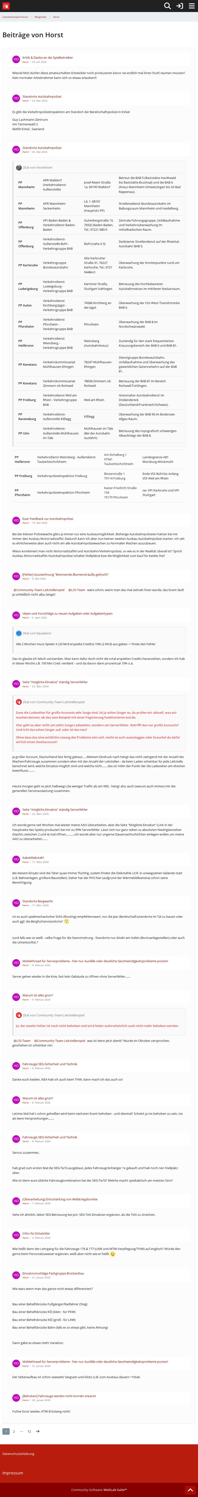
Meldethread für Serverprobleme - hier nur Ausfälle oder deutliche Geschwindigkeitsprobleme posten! (95, 961)
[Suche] (167, 6)
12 (29, 1431)
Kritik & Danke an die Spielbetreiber (47, 57)
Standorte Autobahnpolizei (41, 96)
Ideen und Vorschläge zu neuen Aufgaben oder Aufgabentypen (67, 613)
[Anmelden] (179, 6)
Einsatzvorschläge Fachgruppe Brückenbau (53, 1273)
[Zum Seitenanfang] (190, 1490)
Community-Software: (99, 1490)
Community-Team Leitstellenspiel (40, 590)
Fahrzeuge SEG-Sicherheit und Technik (49, 1064)
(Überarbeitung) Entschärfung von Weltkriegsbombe (60, 1199)
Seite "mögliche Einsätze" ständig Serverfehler (55, 682)
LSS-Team (78, 590)
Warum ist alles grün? (37, 995)
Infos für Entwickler (36, 1233)
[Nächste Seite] (37, 1431)
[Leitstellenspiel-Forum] (6, 6)
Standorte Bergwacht (37, 901)
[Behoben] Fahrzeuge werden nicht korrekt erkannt (59, 1396)
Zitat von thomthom (37, 167)
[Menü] (192, 6)
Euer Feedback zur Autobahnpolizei (47, 518)
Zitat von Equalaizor (37, 633)
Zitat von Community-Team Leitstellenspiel (54, 702)
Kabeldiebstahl (33, 857)
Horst (25, 62)
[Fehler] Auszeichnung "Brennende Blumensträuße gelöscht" (65, 574)
